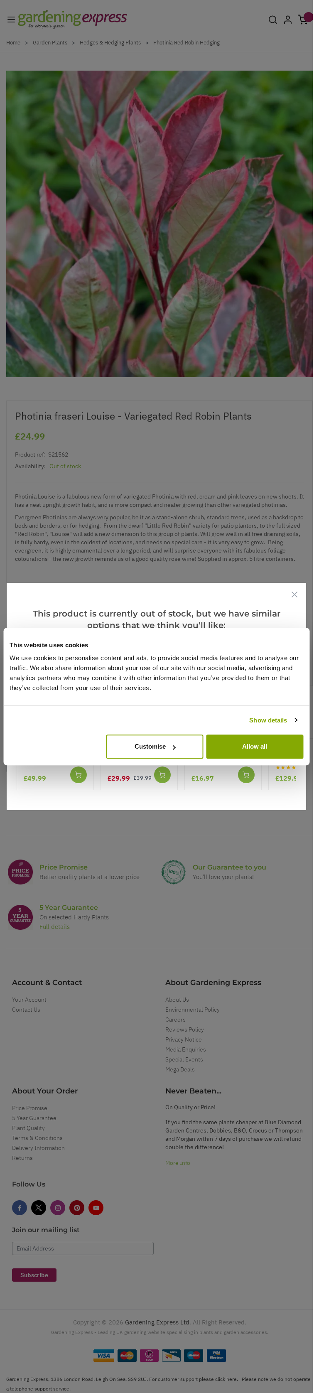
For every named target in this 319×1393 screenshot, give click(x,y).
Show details (268, 720)
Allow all (254, 746)
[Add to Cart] (78, 775)
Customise (150, 746)
